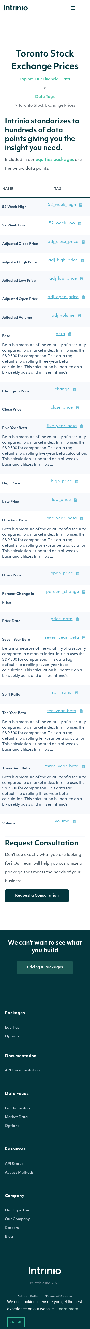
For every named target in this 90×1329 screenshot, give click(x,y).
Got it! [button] (16, 1322)
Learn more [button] (67, 1309)
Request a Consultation (37, 896)
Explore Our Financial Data (45, 79)
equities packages (55, 160)
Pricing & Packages (45, 967)
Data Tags (45, 97)
